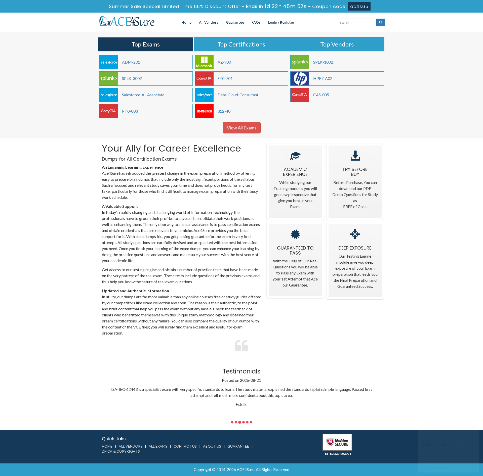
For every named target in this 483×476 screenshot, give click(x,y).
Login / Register (281, 22)
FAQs (256, 22)
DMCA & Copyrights (121, 451)
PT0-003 (130, 111)
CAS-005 (321, 94)
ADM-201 (131, 62)
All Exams (158, 446)
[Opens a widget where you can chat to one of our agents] (448, 447)
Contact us (185, 446)
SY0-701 (225, 78)
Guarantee (235, 22)
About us (212, 446)
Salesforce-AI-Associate (143, 94)
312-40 (224, 111)
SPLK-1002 (323, 62)
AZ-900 (224, 62)
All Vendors (208, 22)
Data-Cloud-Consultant (238, 94)
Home (186, 22)
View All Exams (241, 127)
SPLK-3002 (132, 78)
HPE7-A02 (322, 78)
